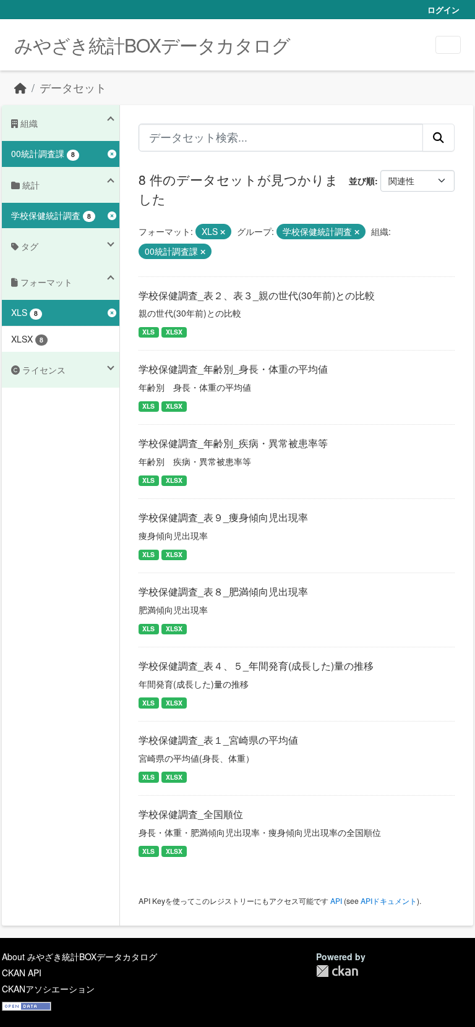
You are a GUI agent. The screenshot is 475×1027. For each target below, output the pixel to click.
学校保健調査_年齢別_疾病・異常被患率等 (233, 443)
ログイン (443, 9)
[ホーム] (20, 87)
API (336, 900)
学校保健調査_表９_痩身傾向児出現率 (223, 517)
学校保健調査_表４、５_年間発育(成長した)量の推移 (256, 665)
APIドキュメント (389, 900)
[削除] (222, 232)
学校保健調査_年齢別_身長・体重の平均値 (233, 369)
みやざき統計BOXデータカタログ (152, 45)
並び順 (362, 180)
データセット (73, 87)
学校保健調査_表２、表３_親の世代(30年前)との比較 (257, 295)
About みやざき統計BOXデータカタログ (79, 956)
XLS (148, 331)
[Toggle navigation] (448, 45)
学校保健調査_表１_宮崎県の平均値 (218, 740)
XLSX (174, 331)
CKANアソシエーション (48, 988)
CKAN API (21, 972)
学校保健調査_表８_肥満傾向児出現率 (223, 591)
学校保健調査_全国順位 (191, 814)
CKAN (337, 971)
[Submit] (438, 137)
